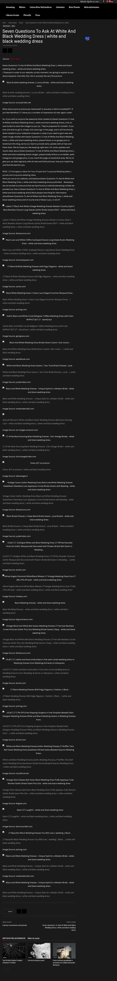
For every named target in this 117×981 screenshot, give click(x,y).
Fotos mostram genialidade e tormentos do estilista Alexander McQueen (64, 963)
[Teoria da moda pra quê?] (39, 951)
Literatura (60, 7)
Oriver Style (15, 59)
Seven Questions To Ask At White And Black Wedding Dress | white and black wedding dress (59, 927)
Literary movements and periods (15, 925)
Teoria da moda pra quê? (36, 960)
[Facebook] (5, 50)
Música (22, 7)
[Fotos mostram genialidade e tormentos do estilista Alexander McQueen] (64, 951)
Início (4, 23)
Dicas (37, 15)
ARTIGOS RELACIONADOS (14, 938)
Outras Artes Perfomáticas (41, 7)
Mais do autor (34, 938)
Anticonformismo (91, 7)
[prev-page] (4, 969)
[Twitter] (10, 50)
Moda (21, 23)
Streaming (10, 7)
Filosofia (27, 15)
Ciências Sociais (12, 15)
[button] (112, 7)
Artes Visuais (74, 7)
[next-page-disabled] (7, 969)
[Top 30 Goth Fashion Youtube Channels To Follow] (14, 951)
